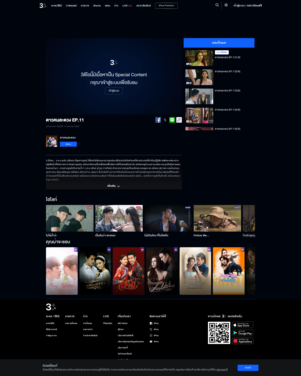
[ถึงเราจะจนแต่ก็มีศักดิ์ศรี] (229, 271)
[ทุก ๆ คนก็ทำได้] (162, 271)
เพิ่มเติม (111, 186)
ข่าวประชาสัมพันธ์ (90, 335)
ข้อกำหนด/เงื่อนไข (125, 353)
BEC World (122, 323)
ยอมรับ (248, 367)
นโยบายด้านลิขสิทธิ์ (125, 335)
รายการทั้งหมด (71, 323)
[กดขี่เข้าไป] (195, 271)
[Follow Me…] (217, 218)
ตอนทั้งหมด (219, 43)
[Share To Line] (172, 120)
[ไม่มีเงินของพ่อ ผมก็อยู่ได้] (62, 271)
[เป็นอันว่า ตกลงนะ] (119, 218)
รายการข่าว (87, 329)
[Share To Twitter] (165, 120)
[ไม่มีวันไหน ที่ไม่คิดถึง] (168, 218)
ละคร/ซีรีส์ (50, 323)
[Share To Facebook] (158, 120)
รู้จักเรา (121, 329)
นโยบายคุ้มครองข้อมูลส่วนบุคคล (131, 341)
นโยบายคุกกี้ (123, 347)
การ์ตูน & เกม (51, 335)
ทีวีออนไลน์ (107, 323)
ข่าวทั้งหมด (87, 323)
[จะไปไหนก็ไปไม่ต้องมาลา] (95, 271)
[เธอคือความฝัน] (128, 271)
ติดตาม (68, 144)
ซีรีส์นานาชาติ (51, 329)
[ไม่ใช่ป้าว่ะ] (70, 218)
